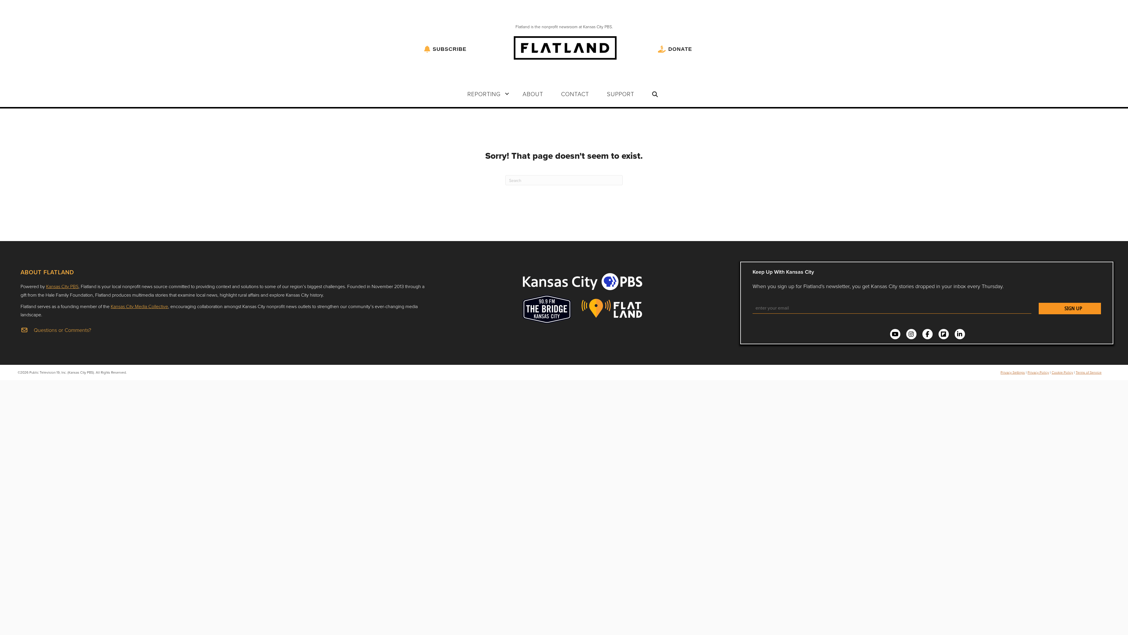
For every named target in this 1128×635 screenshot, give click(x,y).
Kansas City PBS (62, 286)
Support (620, 94)
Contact (575, 94)
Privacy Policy (1038, 372)
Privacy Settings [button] (1013, 372)
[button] (507, 93)
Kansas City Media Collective (139, 306)
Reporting (484, 94)
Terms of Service (1089, 372)
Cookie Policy (1062, 372)
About (533, 94)
